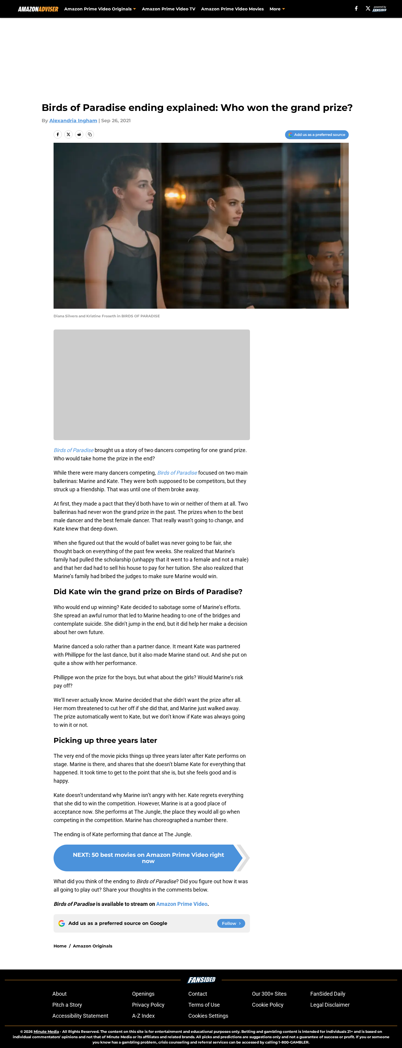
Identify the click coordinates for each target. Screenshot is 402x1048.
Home (60, 946)
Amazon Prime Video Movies (232, 9)
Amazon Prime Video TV (168, 9)
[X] (368, 8)
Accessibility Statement (80, 1016)
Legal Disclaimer (330, 1005)
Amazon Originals (92, 946)
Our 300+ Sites (269, 994)
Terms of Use (204, 1005)
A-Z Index (143, 1016)
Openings (143, 994)
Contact (197, 994)
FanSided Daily (327, 994)
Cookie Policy (268, 1005)
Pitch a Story (67, 1005)
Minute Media (46, 1031)
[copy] (90, 134)
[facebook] (356, 8)
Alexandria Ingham (73, 120)
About (59, 994)
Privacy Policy (148, 1005)
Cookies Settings (208, 1016)
